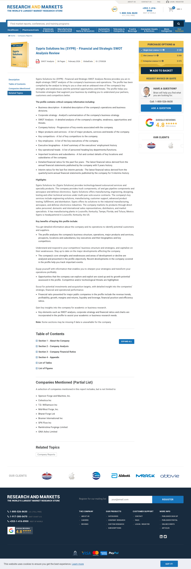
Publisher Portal (170, 520)
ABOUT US (132, 2)
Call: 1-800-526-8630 (161, 101)
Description (14, 79)
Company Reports (46, 454)
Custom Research (116, 524)
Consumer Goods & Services (149, 30)
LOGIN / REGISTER (177, 2)
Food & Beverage (132, 30)
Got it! (169, 564)
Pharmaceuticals (30, 30)
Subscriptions (114, 528)
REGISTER (168, 499)
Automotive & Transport (104, 30)
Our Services (179, 30)
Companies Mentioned (19, 88)
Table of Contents (17, 84)
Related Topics (16, 93)
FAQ (158, 2)
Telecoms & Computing (119, 30)
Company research (116, 520)
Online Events (168, 524)
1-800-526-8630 (128, 13)
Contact (139, 516)
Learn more (78, 564)
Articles (166, 528)
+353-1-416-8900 (149, 9)
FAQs (137, 520)
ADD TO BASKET (161, 70)
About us (85, 516)
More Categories (166, 30)
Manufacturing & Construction (65, 30)
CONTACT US (146, 2)
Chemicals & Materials (48, 30)
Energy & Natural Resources (85, 30)
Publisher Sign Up (170, 516)
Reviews (84, 524)
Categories (113, 516)
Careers (84, 520)
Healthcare (13, 30)
